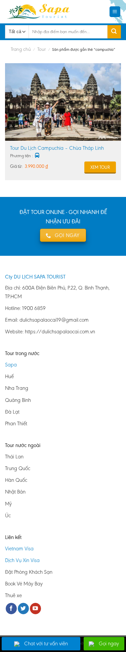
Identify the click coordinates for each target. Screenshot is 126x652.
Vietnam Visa (19, 548)
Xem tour (100, 167)
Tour (41, 49)
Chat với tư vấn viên (46, 643)
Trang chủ (21, 49)
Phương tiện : (21, 155)
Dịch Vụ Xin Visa (22, 560)
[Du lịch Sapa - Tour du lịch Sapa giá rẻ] (40, 11)
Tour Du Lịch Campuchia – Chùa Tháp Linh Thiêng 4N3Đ (57, 148)
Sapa (11, 364)
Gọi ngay (109, 643)
